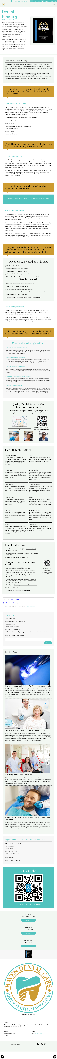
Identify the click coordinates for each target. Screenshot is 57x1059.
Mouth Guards (10, 846)
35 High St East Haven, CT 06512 (21, 1)
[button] (54, 4)
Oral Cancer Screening (12, 626)
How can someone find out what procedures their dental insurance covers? (25, 291)
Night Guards (9, 848)
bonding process (38, 214)
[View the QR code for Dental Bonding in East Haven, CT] (42, 425)
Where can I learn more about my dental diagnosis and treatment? (23, 297)
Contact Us (28, 946)
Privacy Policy (13, 1044)
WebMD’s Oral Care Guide (18, 557)
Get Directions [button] (28, 920)
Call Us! (50, 1)
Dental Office (10, 857)
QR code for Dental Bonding (10, 603)
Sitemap (18, 1044)
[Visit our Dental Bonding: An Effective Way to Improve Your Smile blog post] (27, 684)
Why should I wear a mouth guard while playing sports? (20, 283)
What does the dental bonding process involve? (18, 274)
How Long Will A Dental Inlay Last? (19, 774)
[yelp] (41, 1044)
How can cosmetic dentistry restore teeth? (17, 286)
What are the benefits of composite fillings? (17, 294)
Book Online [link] (37, 1)
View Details (19, 587)
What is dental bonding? (12, 266)
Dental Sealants (10, 624)
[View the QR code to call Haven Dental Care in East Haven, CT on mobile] (28, 902)
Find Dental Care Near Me (13, 860)
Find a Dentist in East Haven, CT (15, 635)
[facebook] (38, 1044)
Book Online (28, 933)
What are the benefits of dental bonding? (16, 271)
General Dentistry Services (13, 843)
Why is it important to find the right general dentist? (19, 289)
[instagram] (45, 1044)
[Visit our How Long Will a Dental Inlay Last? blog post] (27, 773)
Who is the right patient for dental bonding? (17, 268)
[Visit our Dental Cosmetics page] (28, 440)
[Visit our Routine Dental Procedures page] (14, 440)
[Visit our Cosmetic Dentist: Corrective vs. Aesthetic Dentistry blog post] (27, 728)
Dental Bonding (15, 599)
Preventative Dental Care (13, 629)
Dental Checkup (10, 618)
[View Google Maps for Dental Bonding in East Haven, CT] (19, 426)
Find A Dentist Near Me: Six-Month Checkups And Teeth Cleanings (27, 818)
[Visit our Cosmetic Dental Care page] (43, 440)
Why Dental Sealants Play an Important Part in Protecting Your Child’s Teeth (26, 632)
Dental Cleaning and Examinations (15, 621)
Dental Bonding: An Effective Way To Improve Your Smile (28, 686)
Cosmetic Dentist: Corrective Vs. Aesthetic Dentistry (26, 730)
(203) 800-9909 (11, 46)
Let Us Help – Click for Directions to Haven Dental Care (19, 428)
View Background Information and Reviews (25, 585)
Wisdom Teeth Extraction (13, 854)
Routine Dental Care (11, 851)
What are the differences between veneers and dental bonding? (22, 276)
